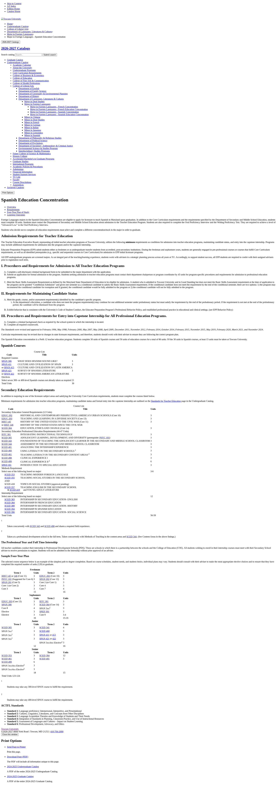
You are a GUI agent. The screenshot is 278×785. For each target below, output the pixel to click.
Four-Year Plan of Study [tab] (18, 212)
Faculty (16, 179)
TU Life (16, 177)
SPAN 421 (7, 370)
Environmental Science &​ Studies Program (38, 148)
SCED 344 (7, 444)
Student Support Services (24, 174)
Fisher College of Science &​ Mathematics (32, 153)
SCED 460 (7, 450)
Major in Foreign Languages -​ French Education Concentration (59, 109)
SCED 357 (9, 487)
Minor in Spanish (32, 135)
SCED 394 (9, 509)
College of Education (22, 78)
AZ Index (11, 6)
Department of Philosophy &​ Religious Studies (40, 138)
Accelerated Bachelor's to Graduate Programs (33, 159)
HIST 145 (6, 421)
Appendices (18, 185)
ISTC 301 (6, 434)
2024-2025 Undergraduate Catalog (23, 766)
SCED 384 (9, 502)
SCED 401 (7, 447)
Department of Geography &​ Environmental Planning (43, 93)
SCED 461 (7, 454)
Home (10, 24)
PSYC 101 (104, 437)
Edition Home (13, 9)
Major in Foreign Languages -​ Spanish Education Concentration (59, 114)
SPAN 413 (9, 367)
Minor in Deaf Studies (34, 120)
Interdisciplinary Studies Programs (34, 151)
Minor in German (32, 125)
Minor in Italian (31, 127)
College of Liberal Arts (17, 29)
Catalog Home (13, 11)
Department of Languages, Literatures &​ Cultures (41, 99)
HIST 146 (8, 425)
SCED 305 (7, 437)
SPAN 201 (7, 582)
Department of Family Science (32, 91)
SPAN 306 (7, 361)
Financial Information (22, 172)
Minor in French (31, 122)
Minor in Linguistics (33, 133)
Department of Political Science (33, 140)
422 (54, 638)
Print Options (7, 193)
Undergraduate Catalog (17, 26)
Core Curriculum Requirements (27, 73)
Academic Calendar (22, 65)
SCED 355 (9, 477)
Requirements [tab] (13, 209)
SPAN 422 (9, 374)
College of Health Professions (26, 83)
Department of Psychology (31, 143)
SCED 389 (9, 506)
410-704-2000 (56, 731)
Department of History (29, 96)
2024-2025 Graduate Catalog (20, 776)
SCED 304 (7, 428)
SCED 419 (15, 490)
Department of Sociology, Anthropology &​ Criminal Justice (46, 146)
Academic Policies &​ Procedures (28, 166)
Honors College (20, 156)
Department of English (29, 88)
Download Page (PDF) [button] (17, 756)
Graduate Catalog (15, 60)
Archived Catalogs (15, 187)
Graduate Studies (20, 161)
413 (54, 635)
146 (15, 576)
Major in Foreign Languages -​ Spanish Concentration (54, 112)
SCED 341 (44, 627)
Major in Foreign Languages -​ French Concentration (54, 106)
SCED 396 (9, 512)
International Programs (23, 164)
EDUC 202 (7, 415)
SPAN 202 (44, 579)
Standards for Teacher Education (166, 401)
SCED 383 (9, 499)
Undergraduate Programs (24, 70)
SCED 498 (7, 458)
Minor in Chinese (32, 117)
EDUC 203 (7, 418)
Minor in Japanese (32, 130)
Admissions (18, 169)
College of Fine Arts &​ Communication (31, 80)
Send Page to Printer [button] (16, 747)
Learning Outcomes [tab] (16, 215)
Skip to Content (14, 3)
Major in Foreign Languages (20, 34)
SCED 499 (7, 461)
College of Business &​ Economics (28, 75)
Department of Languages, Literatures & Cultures (29, 31)
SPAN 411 (6, 364)
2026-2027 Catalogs (15, 48)
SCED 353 (9, 474)
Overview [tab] (11, 207)
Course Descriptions (22, 182)
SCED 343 (7, 441)
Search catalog (7, 54)
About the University (22, 67)
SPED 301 (6, 465)
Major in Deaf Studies (34, 101)
